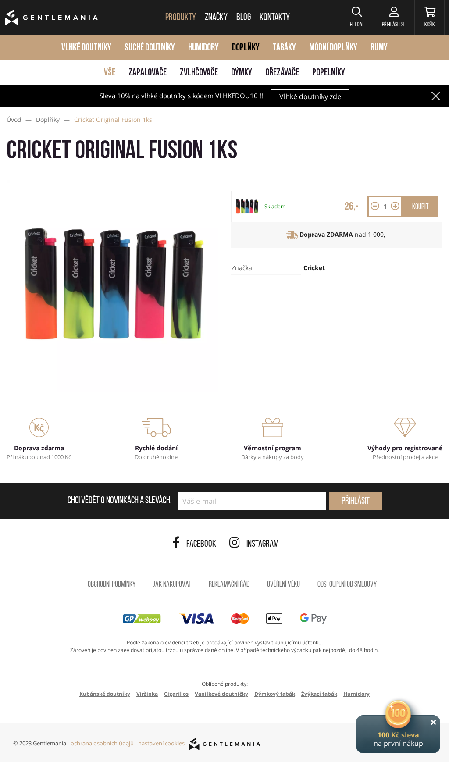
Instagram (262, 544)
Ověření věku (283, 585)
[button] (357, 17)
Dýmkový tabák (274, 694)
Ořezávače (282, 73)
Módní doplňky (333, 48)
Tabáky (284, 48)
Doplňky (246, 48)
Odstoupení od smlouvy (347, 585)
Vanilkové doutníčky (221, 694)
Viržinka (147, 694)
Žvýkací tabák (319, 694)
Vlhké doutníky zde (310, 96)
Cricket (314, 267)
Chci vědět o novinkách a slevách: (119, 501)
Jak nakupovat (172, 585)
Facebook (201, 544)
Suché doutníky (150, 48)
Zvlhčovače (199, 73)
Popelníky (328, 73)
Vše (109, 73)
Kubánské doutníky (104, 694)
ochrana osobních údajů (102, 743)
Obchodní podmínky (111, 585)
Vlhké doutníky (86, 48)
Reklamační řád (229, 585)
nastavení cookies (161, 743)
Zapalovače (147, 73)
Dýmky (241, 73)
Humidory (203, 48)
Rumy (379, 48)
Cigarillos (176, 694)
